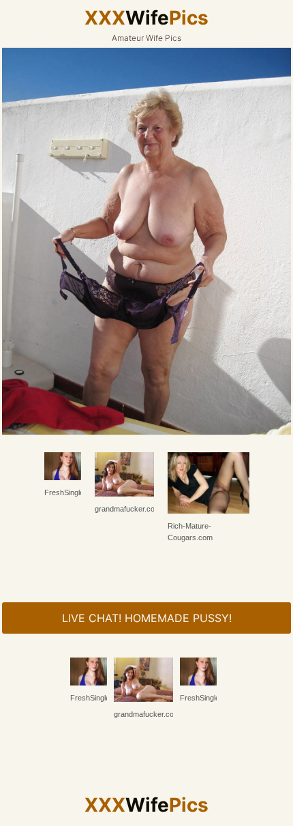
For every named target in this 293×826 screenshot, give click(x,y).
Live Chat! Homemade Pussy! (147, 618)
